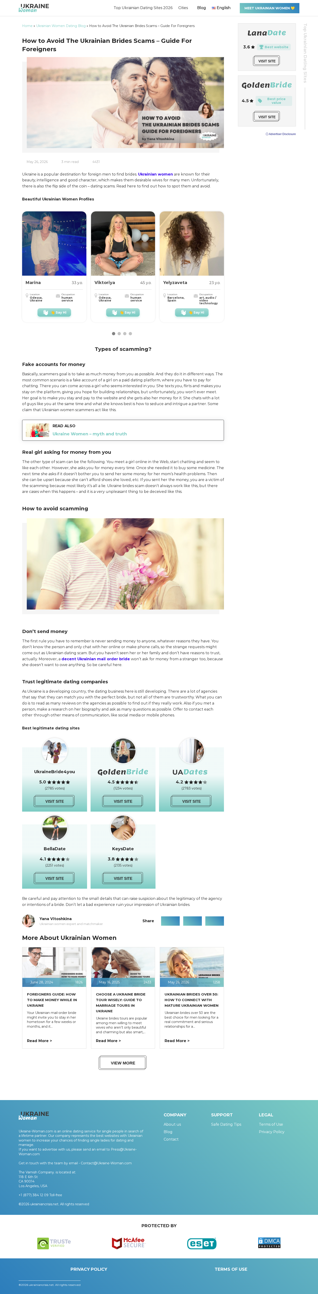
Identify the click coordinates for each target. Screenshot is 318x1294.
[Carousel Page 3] (124, 333)
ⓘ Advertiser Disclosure (281, 134)
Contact (171, 1139)
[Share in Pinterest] (214, 921)
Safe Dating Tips (226, 1124)
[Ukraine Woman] (34, 8)
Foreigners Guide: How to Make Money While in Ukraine (52, 1000)
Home (27, 26)
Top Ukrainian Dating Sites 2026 (143, 8)
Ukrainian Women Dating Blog (61, 26)
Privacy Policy (271, 1132)
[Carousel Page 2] (119, 333)
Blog (201, 8)
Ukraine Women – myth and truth (90, 434)
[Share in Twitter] (192, 921)
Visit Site (54, 801)
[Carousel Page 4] (130, 333)
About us (172, 1124)
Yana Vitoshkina (56, 919)
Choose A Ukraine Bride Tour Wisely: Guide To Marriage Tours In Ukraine (120, 1002)
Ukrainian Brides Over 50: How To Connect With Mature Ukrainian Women (192, 1000)
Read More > (39, 1041)
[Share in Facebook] (170, 921)
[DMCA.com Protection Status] (269, 1247)
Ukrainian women (155, 174)
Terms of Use (271, 1124)
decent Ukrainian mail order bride (95, 659)
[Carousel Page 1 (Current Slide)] (113, 333)
